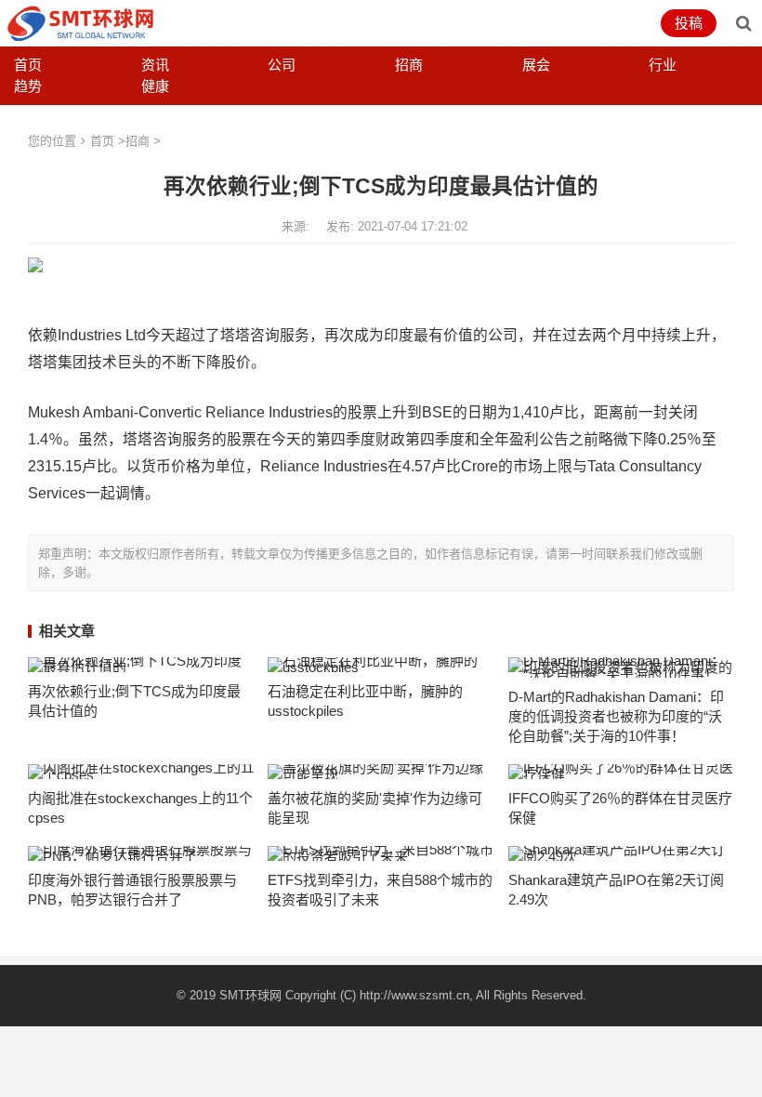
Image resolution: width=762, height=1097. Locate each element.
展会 (536, 65)
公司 (282, 65)
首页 (28, 65)
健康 (155, 86)
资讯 (155, 65)
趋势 (28, 86)
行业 (663, 65)
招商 (409, 65)
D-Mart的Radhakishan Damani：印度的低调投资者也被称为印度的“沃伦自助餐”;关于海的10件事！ (616, 716)
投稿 (689, 23)
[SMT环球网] (81, 22)
